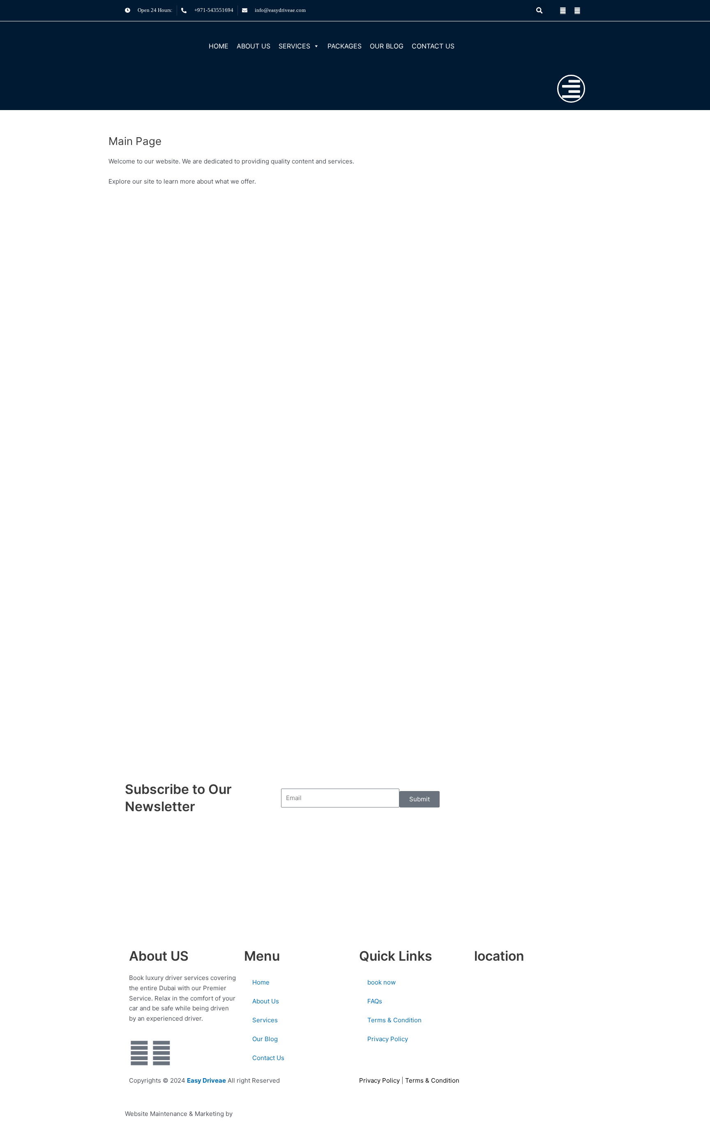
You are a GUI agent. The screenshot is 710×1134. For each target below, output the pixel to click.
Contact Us (433, 46)
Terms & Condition (394, 1020)
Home (218, 46)
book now (381, 982)
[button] (539, 10)
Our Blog (386, 46)
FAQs (374, 1001)
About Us (253, 46)
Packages (344, 46)
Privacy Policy (387, 1039)
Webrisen (248, 1114)
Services (294, 46)
